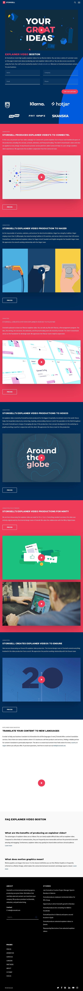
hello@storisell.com (44, 64)
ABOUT (8, 968)
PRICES (8, 949)
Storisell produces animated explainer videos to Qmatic (58, 922)
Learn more (8, 846)
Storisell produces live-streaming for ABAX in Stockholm (57, 909)
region (4, 746)
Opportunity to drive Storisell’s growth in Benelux (58, 904)
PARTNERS (9, 964)
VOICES (8, 976)
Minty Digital (43, 517)
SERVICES (9, 957)
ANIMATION (10, 953)
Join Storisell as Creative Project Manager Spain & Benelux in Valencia (58, 891)
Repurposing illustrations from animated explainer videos (59, 929)
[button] (79, 2)
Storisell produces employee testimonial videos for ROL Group (59, 898)
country (73, 743)
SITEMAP (9, 972)
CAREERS (9, 961)
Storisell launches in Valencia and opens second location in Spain (58, 916)
